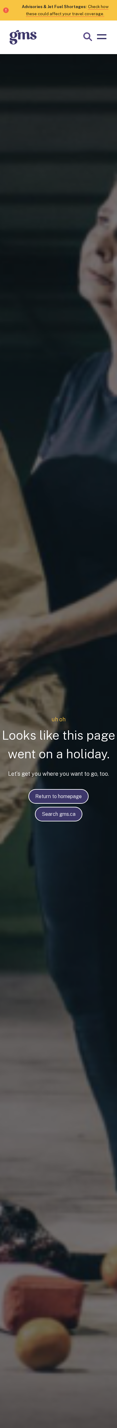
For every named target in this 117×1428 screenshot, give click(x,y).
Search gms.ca (59, 814)
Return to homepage (58, 796)
